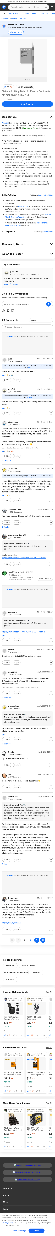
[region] (27, 1224)
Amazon (5, 123)
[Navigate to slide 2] (27, 80)
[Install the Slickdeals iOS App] (27, 1179)
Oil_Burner (12, 672)
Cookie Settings (19, 1231)
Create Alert (17, 32)
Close (36, 1231)
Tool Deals (44, 13)
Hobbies (10, 965)
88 (8, 87)
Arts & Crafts (28, 965)
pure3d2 (14, 272)
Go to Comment (11, 284)
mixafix (11, 650)
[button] (11, 86)
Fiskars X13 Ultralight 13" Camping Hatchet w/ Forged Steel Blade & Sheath (36, 1073)
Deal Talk (22, 19)
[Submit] (5, 327)
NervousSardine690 (17, 535)
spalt (10, 774)
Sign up (10, 336)
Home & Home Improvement (16, 972)
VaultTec (13, 572)
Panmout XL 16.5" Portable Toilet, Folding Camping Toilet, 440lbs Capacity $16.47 (12, 1018)
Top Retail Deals (30, 13)
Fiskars (36, 972)
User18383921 (14, 510)
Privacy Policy (7, 1223)
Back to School (14, 13)
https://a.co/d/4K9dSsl (11, 923)
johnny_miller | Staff (45, 195)
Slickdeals (5, 19)
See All (49, 992)
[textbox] (24, 304)
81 (30, 1091)
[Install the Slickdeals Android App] (27, 1172)
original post (23, 206)
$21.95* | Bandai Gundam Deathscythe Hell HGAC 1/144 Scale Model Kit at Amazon (36, 1018)
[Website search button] (46, 7)
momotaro (12, 612)
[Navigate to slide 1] (25, 80)
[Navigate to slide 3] (30, 80)
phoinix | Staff (47, 231)
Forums (14, 19)
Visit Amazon (27, 104)
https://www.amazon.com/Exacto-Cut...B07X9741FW (24, 557)
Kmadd (11, 752)
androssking (13, 706)
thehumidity (13, 898)
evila (10, 359)
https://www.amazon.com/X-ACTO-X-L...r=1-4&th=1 (23, 632)
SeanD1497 (13, 797)
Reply (16, 380)
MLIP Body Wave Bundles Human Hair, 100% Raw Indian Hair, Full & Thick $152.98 (13, 1129)
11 (29, 1035)
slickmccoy (13, 422)
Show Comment (45, 578)
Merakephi (12, 469)
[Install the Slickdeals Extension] (27, 1165)
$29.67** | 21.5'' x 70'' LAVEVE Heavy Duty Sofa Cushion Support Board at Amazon (35, 1129)
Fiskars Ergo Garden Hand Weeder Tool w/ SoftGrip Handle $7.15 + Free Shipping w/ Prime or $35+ (13, 1073)
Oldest (33, 320)
